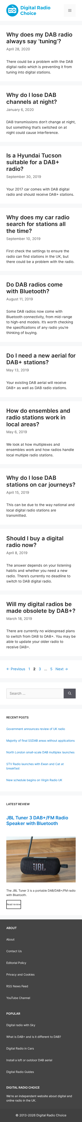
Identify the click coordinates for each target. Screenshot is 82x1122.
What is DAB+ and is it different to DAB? (33, 1036)
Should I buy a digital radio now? (34, 541)
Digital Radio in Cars (20, 1048)
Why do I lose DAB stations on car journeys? (40, 481)
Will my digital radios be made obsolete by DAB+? (40, 607)
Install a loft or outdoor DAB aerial (29, 1060)
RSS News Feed (17, 986)
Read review (14, 904)
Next (62, 669)
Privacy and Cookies (20, 974)
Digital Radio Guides (20, 1072)
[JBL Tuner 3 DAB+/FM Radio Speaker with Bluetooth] (41, 859)
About (10, 939)
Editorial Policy (16, 963)
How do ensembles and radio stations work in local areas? (38, 417)
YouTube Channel (18, 998)
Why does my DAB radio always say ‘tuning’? (39, 38)
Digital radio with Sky (20, 1025)
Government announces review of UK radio (35, 729)
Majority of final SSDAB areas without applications (40, 740)
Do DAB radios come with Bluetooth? (34, 288)
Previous (15, 669)
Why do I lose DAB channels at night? (31, 98)
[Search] (70, 694)
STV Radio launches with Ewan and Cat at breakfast (35, 766)
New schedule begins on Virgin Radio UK (34, 780)
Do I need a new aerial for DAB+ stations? (41, 359)
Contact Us (14, 951)
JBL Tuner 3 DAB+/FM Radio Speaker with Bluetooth (37, 820)
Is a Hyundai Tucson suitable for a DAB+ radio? (33, 162)
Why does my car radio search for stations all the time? (37, 224)
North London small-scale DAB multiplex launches (40, 752)
